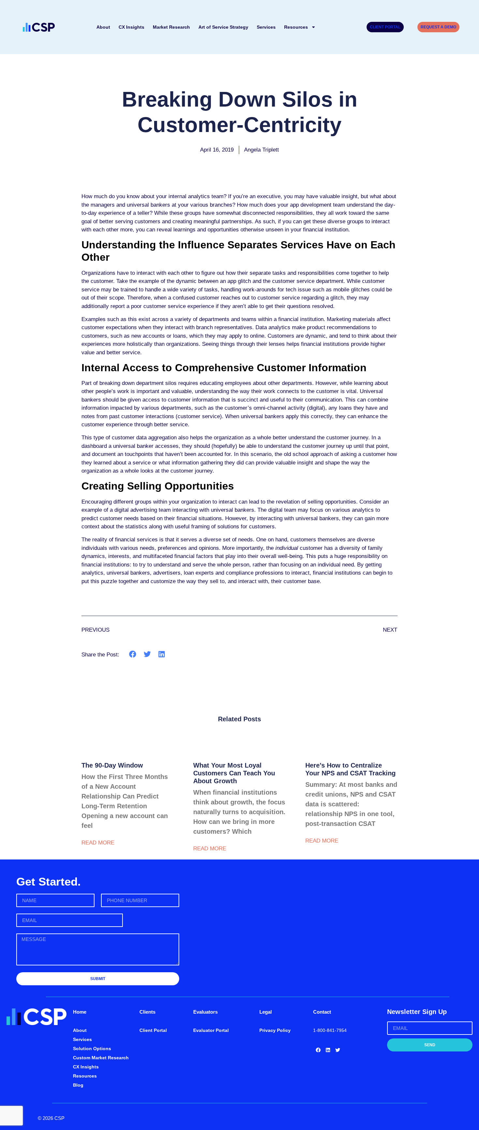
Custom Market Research (101, 1057)
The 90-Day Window (112, 765)
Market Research (171, 27)
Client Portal (153, 1030)
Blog (78, 1085)
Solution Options (92, 1048)
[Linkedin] (328, 1050)
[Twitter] (337, 1050)
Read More (97, 843)
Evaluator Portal (211, 1030)
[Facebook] (318, 1050)
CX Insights (131, 27)
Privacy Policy (275, 1030)
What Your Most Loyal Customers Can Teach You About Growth (234, 773)
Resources (296, 27)
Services (266, 27)
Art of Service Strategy (223, 27)
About (103, 27)
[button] (133, 654)
